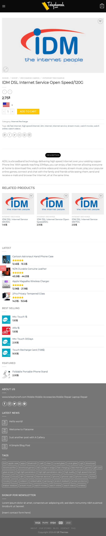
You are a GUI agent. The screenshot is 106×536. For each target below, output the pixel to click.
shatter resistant (10, 486)
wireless (81, 486)
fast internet (15, 126)
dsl (8, 126)
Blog (56, 528)
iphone (56, 477)
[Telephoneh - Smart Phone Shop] (53, 6)
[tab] (53, 155)
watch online (55, 486)
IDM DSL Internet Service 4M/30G (15, 220)
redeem (23, 481)
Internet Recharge (53, 78)
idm (42, 126)
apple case (13, 463)
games (88, 468)
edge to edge (48, 468)
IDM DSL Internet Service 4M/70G (84, 220)
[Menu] (3, 6)
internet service (60, 126)
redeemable (35, 481)
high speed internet (31, 126)
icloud (15, 477)
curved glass (59, 463)
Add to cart (28, 111)
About (34, 528)
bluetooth (32, 463)
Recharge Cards (29, 78)
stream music (74, 126)
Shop (15, 78)
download (90, 463)
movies (6, 481)
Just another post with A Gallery (27, 437)
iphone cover (81, 477)
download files (9, 468)
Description (53, 155)
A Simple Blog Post (19, 445)
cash (41, 463)
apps (23, 463)
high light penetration (26, 472)
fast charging (63, 468)
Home (5, 78)
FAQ (73, 528)
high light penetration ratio (50, 472)
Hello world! (16, 421)
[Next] (104, 217)
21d (4, 463)
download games (26, 468)
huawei (6, 477)
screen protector (79, 481)
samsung (48, 481)
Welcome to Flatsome (21, 429)
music (14, 481)
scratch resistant (62, 481)
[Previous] (2, 217)
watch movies (86, 126)
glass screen (8, 472)
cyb (81, 463)
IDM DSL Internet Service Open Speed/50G (53, 220)
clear (48, 463)
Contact (65, 528)
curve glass (72, 463)
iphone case (67, 477)
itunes (92, 477)
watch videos (14, 129)
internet (48, 126)
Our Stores (45, 528)
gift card (97, 468)
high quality (70, 472)
